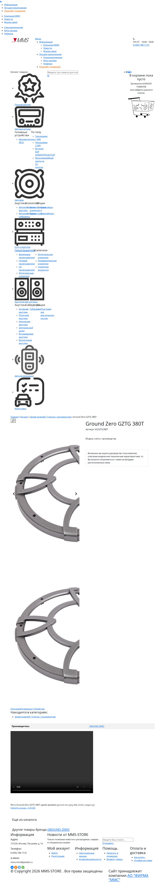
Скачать (23, 808)
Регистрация (57, 856)
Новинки (8, 33)
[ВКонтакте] (12, 867)
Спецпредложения (13, 27)
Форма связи (10, 22)
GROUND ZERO (96, 726)
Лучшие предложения (15, 7)
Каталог (24, 416)
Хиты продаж (10, 30)
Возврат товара (114, 859)
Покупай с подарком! (14, 10)
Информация (11, 4)
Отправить (108, 843)
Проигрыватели (25, 250)
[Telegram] (19, 867)
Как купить (139, 857)
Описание (16, 708)
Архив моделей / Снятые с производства (51, 416)
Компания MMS (12, 16)
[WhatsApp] (22, 867)
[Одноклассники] (15, 867)
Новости (8, 19)
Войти (54, 853)
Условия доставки (143, 860)
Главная (15, 416)
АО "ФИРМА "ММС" (128, 877)
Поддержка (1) (28, 708)
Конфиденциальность (90, 859)
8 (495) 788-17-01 (141, 45)
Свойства (39, 708)
